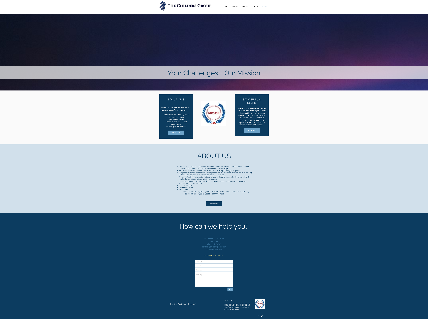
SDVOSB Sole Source (252, 101)
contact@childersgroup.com (214, 247)
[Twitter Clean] (261, 316)
